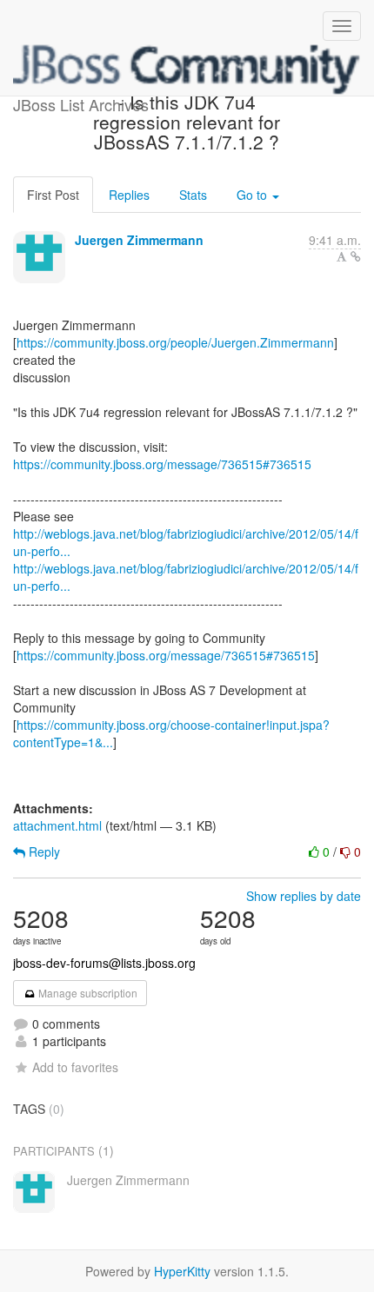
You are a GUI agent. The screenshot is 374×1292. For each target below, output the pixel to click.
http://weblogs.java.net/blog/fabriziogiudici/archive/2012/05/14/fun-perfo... (185, 542)
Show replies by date (303, 895)
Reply (42, 851)
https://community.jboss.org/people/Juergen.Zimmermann (175, 342)
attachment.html (57, 825)
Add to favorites (75, 1067)
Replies (129, 194)
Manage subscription (86, 992)
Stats (193, 194)
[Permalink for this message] (356, 256)
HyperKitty (182, 1271)
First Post (53, 194)
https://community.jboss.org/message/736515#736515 (162, 464)
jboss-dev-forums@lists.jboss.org (104, 962)
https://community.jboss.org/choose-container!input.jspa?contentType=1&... (171, 733)
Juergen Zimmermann (139, 239)
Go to (253, 194)
